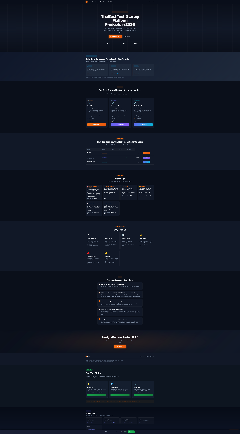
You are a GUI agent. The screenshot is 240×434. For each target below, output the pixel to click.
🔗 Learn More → (96, 124)
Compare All (127, 36)
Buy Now (131, 431)
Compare (146, 1)
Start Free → (89, 73)
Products (140, 1)
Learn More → (146, 153)
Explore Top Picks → (115, 36)
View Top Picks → (120, 346)
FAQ (153, 1)
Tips (150, 1)
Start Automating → (115, 73)
